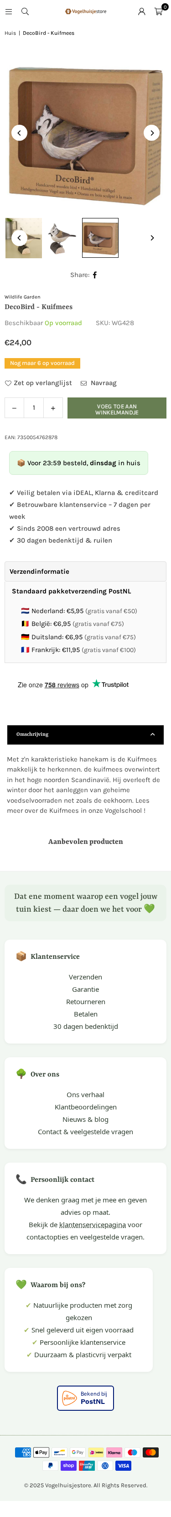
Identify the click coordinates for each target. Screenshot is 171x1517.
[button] (158, 11)
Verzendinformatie (39, 571)
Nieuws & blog (85, 1119)
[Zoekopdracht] (25, 11)
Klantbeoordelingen (86, 1106)
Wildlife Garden (23, 297)
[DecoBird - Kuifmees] (62, 238)
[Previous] (19, 133)
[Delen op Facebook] (95, 275)
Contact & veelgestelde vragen (85, 1131)
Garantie (85, 989)
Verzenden (85, 976)
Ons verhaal (85, 1094)
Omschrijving (32, 735)
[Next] (152, 133)
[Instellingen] (142, 11)
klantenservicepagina (92, 1224)
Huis (10, 33)
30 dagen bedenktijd (85, 1026)
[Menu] (8, 11)
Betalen (86, 1013)
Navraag (103, 383)
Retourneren (85, 1001)
